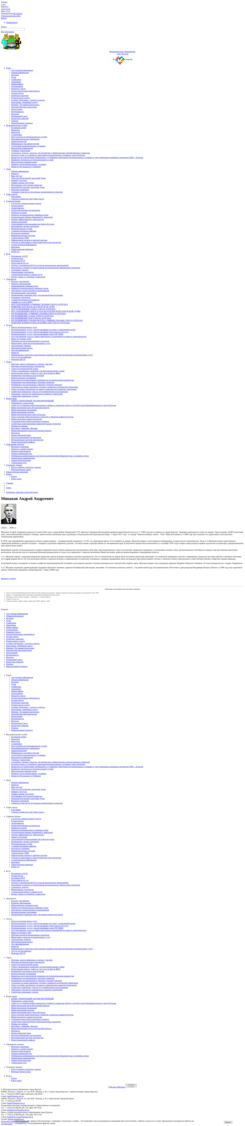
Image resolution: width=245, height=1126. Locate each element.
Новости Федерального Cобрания (26, 167)
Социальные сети (19, 463)
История (15, 75)
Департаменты (17, 208)
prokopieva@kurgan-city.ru (18, 1110)
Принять (228, 1122)
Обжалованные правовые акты (24, 286)
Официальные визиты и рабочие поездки (29, 240)
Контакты (15, 247)
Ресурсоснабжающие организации (26, 437)
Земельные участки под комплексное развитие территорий (37, 394)
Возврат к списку (8, 578)
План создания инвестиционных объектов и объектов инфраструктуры (42, 417)
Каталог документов (20, 281)
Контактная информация (22, 148)
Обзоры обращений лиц (21, 453)
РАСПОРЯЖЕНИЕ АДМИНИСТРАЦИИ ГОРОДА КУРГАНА (38, 313)
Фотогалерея (16, 109)
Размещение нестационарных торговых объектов (32, 382)
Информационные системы (23, 235)
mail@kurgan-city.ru (15, 1096)
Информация (11, 22)
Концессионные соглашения (23, 378)
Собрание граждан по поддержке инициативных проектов (37, 192)
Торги (8, 362)
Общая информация (20, 73)
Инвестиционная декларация (24, 410)
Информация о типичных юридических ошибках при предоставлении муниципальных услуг (52, 355)
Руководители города (20, 98)
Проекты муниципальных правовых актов (29, 215)
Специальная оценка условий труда (26, 274)
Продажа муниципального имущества (28, 366)
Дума (8, 169)
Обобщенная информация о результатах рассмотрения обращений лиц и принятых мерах (50, 456)
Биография (16, 196)
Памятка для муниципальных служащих (28, 164)
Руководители (17, 206)
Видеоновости (17, 112)
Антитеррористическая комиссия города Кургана (32, 224)
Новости (15, 173)
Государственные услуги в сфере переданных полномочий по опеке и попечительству (49, 336)
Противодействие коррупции (24, 107)
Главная (9, 483)
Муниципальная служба (16, 125)
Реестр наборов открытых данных (26, 467)
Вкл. (15, 13)
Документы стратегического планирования (30, 291)
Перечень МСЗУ (18, 359)
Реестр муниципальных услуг (24, 327)
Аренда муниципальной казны (24, 369)
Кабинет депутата (19, 180)
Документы (11, 279)
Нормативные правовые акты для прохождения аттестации (37, 295)
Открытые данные (14, 465)
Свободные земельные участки (24, 396)
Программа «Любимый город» (24, 102)
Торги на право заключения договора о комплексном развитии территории (44, 389)
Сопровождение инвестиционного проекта (30, 421)
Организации (17, 86)
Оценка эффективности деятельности (27, 219)
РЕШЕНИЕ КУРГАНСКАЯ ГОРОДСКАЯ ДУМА (33, 307)
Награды (15, 114)
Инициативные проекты (22, 123)
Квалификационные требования (25, 139)
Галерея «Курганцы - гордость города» (28, 100)
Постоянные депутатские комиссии (26, 185)
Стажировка (16, 134)
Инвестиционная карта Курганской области (30, 408)
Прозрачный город (19, 116)
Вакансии (15, 130)
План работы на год (20, 263)
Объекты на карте (19, 213)
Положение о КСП (19, 256)
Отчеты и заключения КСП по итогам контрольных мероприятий (40, 265)
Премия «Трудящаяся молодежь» (25, 105)
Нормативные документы (22, 272)
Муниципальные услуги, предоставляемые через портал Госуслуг (40, 332)
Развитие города (18, 89)
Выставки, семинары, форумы (24, 428)
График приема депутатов (22, 183)
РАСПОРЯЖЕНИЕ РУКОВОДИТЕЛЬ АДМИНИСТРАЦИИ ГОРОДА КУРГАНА (47, 320)
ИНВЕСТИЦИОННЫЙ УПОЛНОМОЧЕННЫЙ (32, 401)
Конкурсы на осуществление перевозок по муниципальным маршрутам (42, 380)
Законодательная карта (21, 460)
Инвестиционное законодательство (26, 419)
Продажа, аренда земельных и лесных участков (31, 364)
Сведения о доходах (20, 270)
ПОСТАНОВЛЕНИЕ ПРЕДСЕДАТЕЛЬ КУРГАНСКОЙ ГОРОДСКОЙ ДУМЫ (45, 311)
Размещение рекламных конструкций (27, 375)
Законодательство (19, 141)
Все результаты (7, 32)
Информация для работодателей (25, 144)
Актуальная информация (22, 70)
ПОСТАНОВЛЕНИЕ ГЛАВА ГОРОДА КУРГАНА (33, 309)
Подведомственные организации (25, 210)
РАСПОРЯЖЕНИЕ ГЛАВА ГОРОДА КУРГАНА (32, 316)
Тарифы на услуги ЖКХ (22, 302)
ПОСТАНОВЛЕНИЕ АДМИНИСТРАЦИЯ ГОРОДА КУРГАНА (39, 304)
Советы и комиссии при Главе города (27, 199)
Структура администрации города (26, 203)
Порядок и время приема (22, 449)
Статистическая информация (23, 245)
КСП (8, 254)
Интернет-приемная (20, 190)
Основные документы (20, 297)
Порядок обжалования (21, 284)
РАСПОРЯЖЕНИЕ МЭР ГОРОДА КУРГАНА (31, 318)
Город (8, 68)
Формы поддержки (19, 426)
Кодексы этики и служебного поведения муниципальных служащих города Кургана (48, 155)
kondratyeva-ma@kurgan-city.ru (20, 1117)
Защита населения (19, 222)
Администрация (13, 201)
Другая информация (20, 350)
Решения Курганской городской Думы (28, 187)
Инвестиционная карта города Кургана (28, 414)
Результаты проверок (20, 233)
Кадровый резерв (18, 128)
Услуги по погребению (21, 357)
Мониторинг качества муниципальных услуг (31, 343)
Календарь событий (19, 118)
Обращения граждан (15, 444)
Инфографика (17, 84)
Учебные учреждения (20, 151)
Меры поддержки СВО (21, 339)
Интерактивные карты (21, 470)
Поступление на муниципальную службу (29, 137)
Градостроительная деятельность (25, 91)
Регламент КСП (18, 261)
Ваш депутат (16, 176)
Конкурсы (15, 132)
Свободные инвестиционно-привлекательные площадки (36, 424)
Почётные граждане (20, 95)
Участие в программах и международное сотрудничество (36, 242)
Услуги (9, 325)
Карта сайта (16, 479)
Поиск (9, 474)
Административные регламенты (25, 300)
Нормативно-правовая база (23, 458)
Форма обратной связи (21, 435)
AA (2, 9)
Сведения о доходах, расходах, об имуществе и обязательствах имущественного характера (50, 153)
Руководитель (17, 258)
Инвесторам (11, 398)
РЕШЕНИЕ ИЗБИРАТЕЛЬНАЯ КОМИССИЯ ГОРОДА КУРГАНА (40, 323)
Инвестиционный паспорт (22, 412)
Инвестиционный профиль (23, 442)
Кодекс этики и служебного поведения (28, 277)
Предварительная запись (22, 348)
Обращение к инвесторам (22, 403)
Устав (13, 77)
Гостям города (17, 93)
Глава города (11, 194)
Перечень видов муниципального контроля (30, 341)
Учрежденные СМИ (20, 238)
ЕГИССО (15, 252)
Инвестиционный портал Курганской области (31, 431)
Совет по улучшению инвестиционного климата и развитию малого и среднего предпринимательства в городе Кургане (63, 405)
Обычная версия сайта (11, 16)
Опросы (14, 121)
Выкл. (20, 13)
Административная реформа (23, 231)
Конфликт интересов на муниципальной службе (32, 160)
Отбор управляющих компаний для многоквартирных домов (37, 371)
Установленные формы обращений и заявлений (32, 217)
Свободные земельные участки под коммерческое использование (39, 392)
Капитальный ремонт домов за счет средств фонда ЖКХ (35, 373)
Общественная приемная (22, 249)
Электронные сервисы (21, 346)
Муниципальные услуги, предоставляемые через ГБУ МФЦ (37, 334)
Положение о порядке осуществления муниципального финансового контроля (45, 268)
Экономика (16, 82)
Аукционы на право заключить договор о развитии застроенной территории (44, 387)
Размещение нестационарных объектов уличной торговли (36, 385)
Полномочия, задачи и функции (25, 226)
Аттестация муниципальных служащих (28, 146)
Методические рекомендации (24, 162)
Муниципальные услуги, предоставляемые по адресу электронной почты (43, 330)
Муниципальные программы (23, 293)
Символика (16, 79)
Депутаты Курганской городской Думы (28, 178)
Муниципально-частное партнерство (27, 440)
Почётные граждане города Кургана (22, 492)
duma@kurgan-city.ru (16, 1103)
